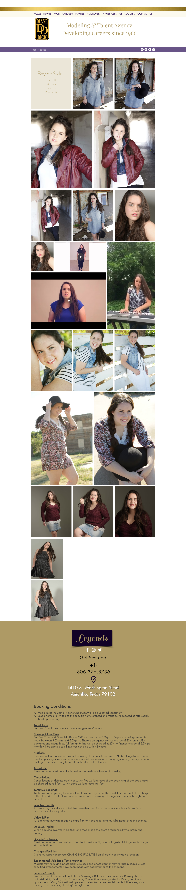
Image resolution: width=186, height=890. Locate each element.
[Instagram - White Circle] (142, 49)
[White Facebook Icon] (87, 649)
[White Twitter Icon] (99, 649)
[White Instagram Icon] (93, 649)
